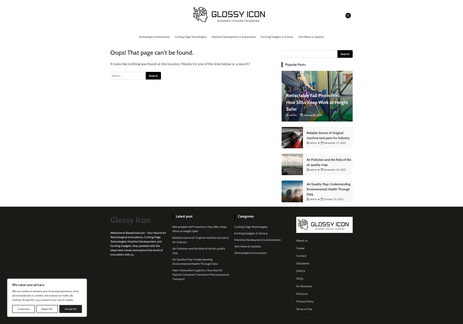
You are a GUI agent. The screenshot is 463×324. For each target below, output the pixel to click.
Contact (301, 255)
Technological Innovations (154, 36)
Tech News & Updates (311, 36)
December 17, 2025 (335, 142)
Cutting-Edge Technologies (191, 36)
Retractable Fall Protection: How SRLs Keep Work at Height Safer (317, 102)
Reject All (47, 308)
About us (302, 240)
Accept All (71, 308)
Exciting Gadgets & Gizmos (277, 36)
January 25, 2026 (312, 114)
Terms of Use (304, 309)
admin (292, 114)
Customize (23, 308)
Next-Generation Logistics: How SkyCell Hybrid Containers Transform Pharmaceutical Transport (200, 274)
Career (300, 248)
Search (345, 54)
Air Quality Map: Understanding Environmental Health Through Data (329, 189)
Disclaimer (302, 263)
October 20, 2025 (333, 199)
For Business (304, 286)
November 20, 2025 (335, 169)
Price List (302, 293)
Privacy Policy (305, 301)
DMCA (300, 271)
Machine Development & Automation (234, 36)
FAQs (299, 278)
